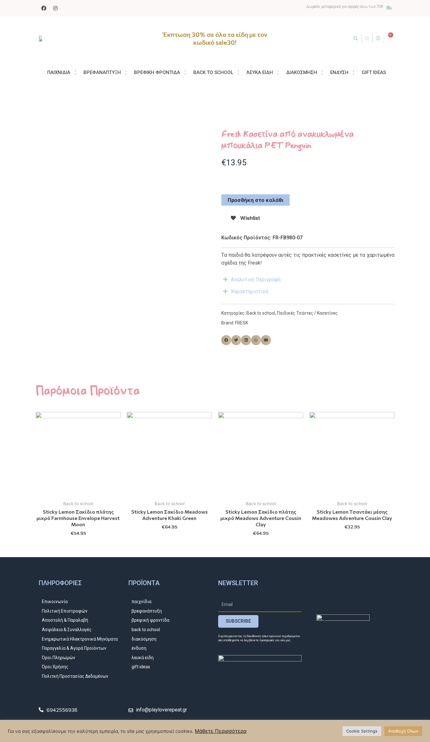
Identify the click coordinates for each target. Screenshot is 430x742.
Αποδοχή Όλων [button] (403, 730)
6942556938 (62, 710)
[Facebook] (44, 8)
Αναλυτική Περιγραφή (255, 280)
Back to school (260, 313)
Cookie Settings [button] (361, 730)
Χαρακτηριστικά (249, 291)
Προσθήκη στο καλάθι (255, 200)
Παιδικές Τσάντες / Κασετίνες (307, 313)
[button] (356, 38)
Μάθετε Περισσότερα (220, 731)
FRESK (241, 322)
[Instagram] (55, 8)
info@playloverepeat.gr (161, 710)
